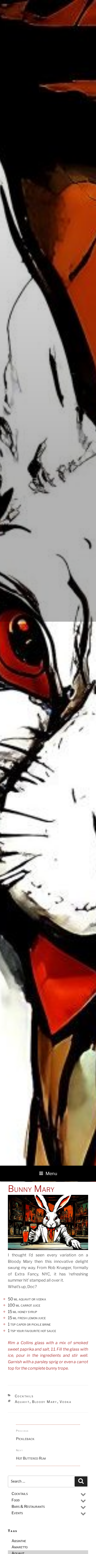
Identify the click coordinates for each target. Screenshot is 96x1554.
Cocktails (24, 1396)
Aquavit (22, 1402)
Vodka (66, 1402)
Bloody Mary (44, 1402)
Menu (51, 1173)
